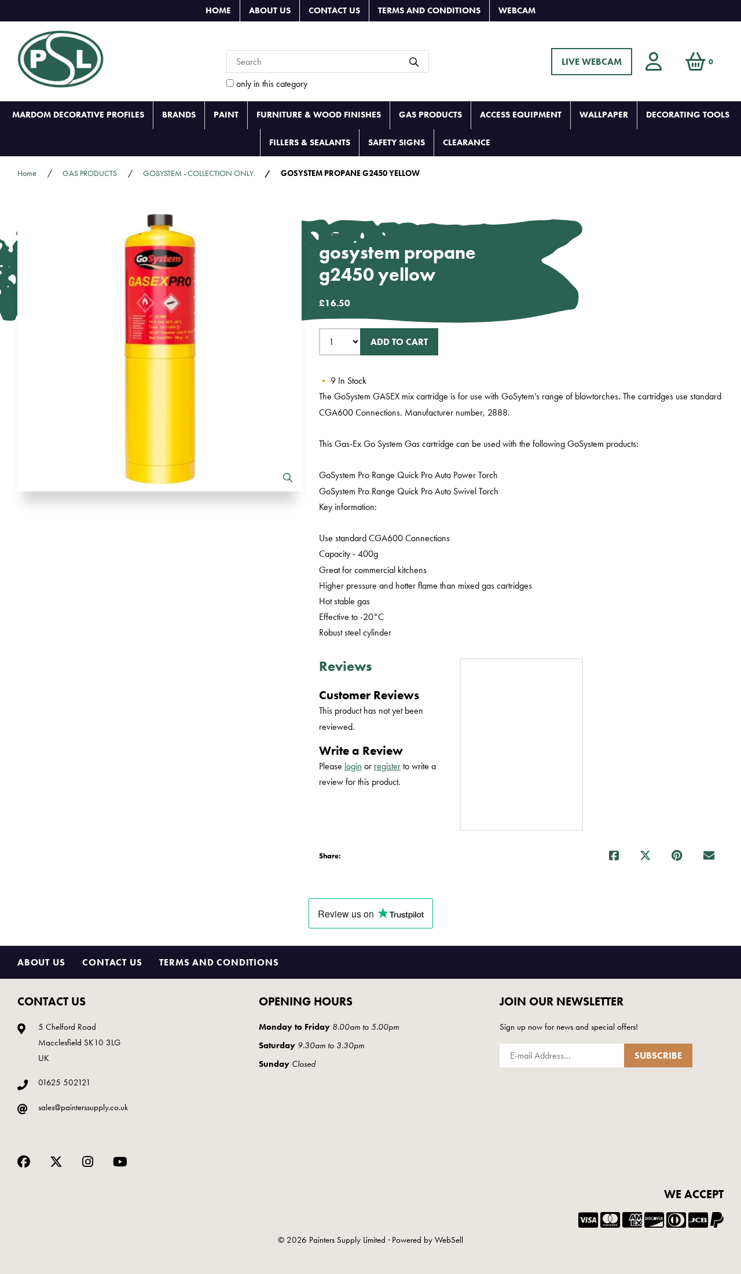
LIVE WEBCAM (592, 62)
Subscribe (658, 1055)
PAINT (226, 114)
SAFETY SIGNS (396, 142)
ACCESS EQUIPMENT (521, 114)
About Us (270, 10)
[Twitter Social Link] (56, 1160)
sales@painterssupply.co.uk (83, 1107)
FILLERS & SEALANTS (309, 142)
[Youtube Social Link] (120, 1160)
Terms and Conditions (429, 10)
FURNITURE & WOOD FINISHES (318, 114)
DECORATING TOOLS (687, 114)
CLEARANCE (466, 142)
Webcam (516, 10)
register (387, 766)
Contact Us (334, 10)
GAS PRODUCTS (430, 114)
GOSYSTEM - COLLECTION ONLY (198, 173)
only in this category (270, 84)
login (353, 766)
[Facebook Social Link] (23, 1160)
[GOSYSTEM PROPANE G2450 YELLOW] (159, 349)
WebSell (449, 1240)
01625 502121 (64, 1082)
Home (218, 10)
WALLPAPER (603, 114)
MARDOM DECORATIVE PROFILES (78, 114)
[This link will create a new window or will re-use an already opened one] (614, 856)
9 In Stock (342, 381)
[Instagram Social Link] (87, 1160)
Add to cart (399, 342)
